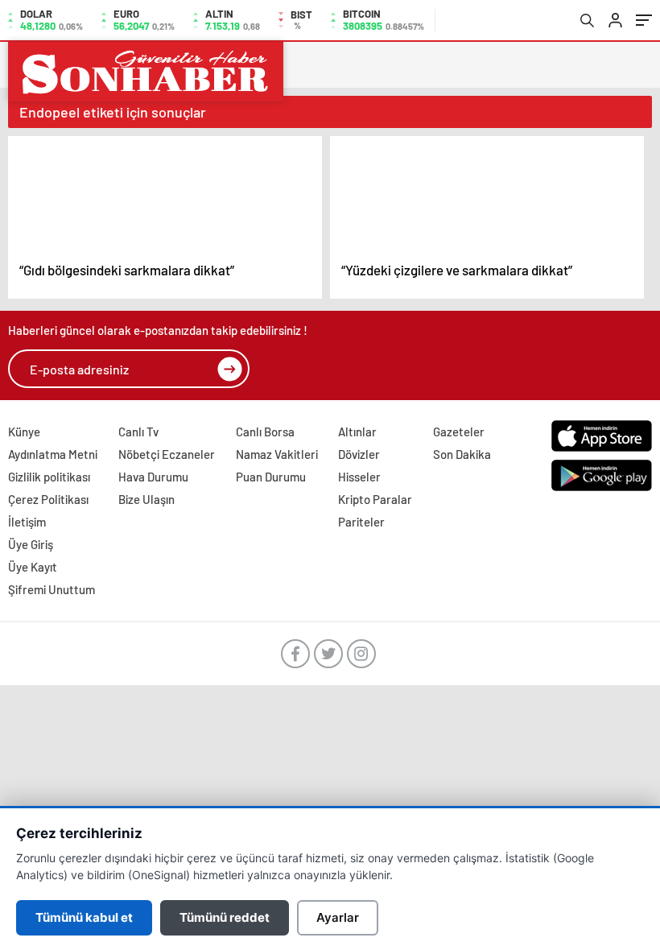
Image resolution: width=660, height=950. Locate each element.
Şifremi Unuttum (51, 589)
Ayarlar (337, 917)
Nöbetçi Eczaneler (166, 454)
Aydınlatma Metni (52, 454)
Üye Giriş (30, 544)
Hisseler (359, 476)
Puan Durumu (271, 476)
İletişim (27, 521)
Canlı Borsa (265, 431)
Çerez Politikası (48, 499)
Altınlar (357, 431)
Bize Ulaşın (146, 499)
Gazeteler (459, 431)
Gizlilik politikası (49, 476)
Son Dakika (462, 454)
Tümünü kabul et (84, 917)
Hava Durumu (153, 476)
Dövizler (359, 454)
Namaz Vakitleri (277, 454)
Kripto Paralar (375, 499)
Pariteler (361, 521)
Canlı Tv (138, 431)
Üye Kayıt (32, 567)
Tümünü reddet (224, 917)
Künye (24, 431)
